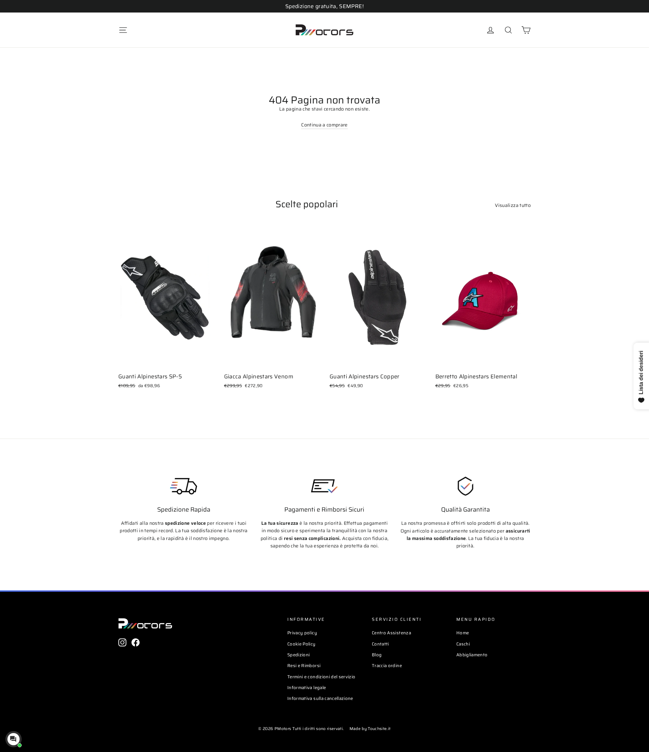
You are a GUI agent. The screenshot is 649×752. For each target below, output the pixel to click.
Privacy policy (302, 632)
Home (462, 632)
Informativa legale (306, 687)
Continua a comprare (324, 124)
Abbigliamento (472, 654)
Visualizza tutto (513, 205)
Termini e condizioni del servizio (321, 676)
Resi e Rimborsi (303, 665)
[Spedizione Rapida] (183, 486)
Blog (377, 654)
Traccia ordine (387, 665)
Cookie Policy (301, 644)
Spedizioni (298, 654)
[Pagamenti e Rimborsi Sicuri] (324, 486)
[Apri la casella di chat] (13, 739)
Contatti (380, 644)
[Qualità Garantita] (465, 486)
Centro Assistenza (391, 632)
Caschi (463, 644)
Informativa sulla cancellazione (320, 698)
